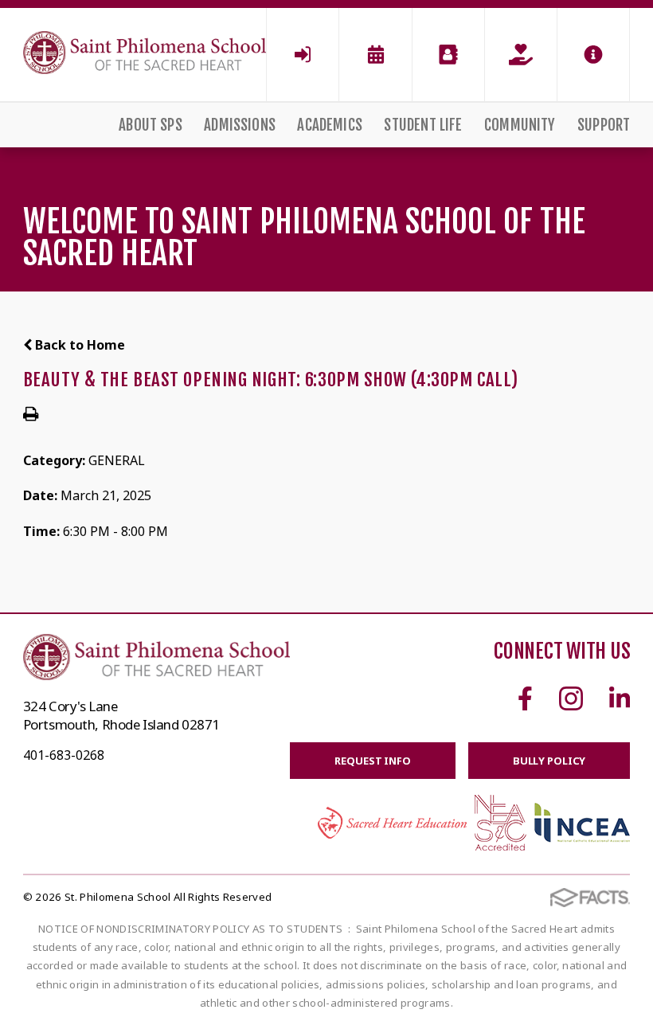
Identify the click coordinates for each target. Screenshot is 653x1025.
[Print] (30, 415)
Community (520, 125)
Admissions (240, 125)
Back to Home (78, 345)
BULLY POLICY (549, 760)
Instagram (571, 698)
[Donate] (521, 54)
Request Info (372, 760)
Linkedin (619, 698)
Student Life (423, 125)
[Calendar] (375, 54)
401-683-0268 (63, 755)
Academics (329, 125)
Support (603, 125)
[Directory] (448, 54)
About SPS (150, 125)
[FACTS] (302, 54)
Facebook (525, 698)
